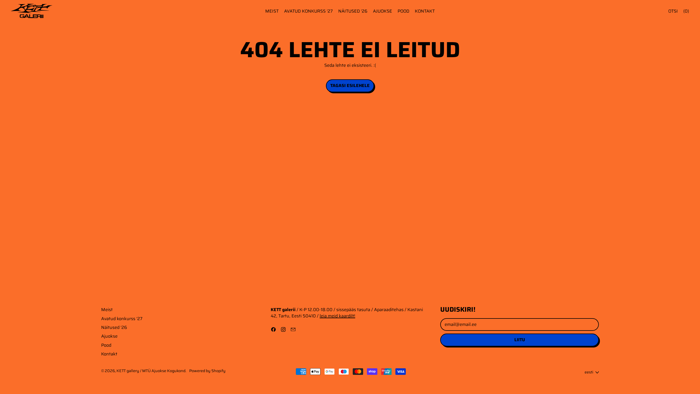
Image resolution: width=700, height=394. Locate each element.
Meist (272, 11)
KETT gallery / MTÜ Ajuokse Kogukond (150, 371)
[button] (673, 11)
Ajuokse (382, 11)
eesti (589, 372)
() (686, 11)
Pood (403, 11)
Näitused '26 (353, 11)
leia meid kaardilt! (337, 315)
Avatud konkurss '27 (308, 11)
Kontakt (425, 11)
